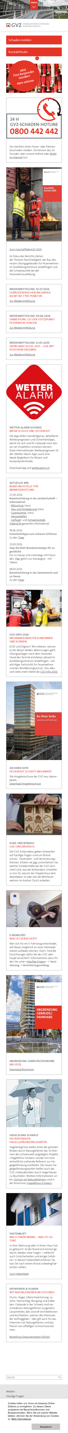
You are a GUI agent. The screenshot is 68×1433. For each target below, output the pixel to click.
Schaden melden (20, 40)
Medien (10, 1391)
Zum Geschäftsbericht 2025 (25, 249)
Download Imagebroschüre (25, 783)
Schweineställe (36, 520)
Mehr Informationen (21, 1418)
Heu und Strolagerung (24, 509)
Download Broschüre (21, 1069)
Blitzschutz (17, 505)
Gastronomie (19, 513)
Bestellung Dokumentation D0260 (29, 1337)
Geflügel (16, 520)
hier (35, 862)
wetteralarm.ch (41, 468)
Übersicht (16, 523)
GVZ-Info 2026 (48, 671)
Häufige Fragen (36, 961)
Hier (17, 558)
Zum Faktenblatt (19, 1274)
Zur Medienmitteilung (22, 328)
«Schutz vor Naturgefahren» (29, 1179)
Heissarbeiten (19, 516)
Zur (11, 301)
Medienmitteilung (24, 301)
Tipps (21, 537)
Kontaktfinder (18, 52)
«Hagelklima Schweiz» (39, 1183)
